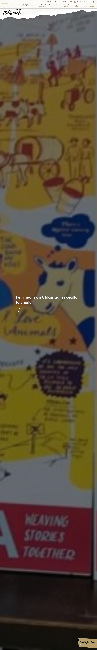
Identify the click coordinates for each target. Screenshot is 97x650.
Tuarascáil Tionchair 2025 (25, 6)
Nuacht (42, 6)
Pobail (66, 6)
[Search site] (94, 2)
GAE (75, 1)
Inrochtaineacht (67, 1)
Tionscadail (90, 6)
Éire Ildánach (48, 1)
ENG (78, 1)
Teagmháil (57, 1)
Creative (53, 6)
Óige (76, 6)
